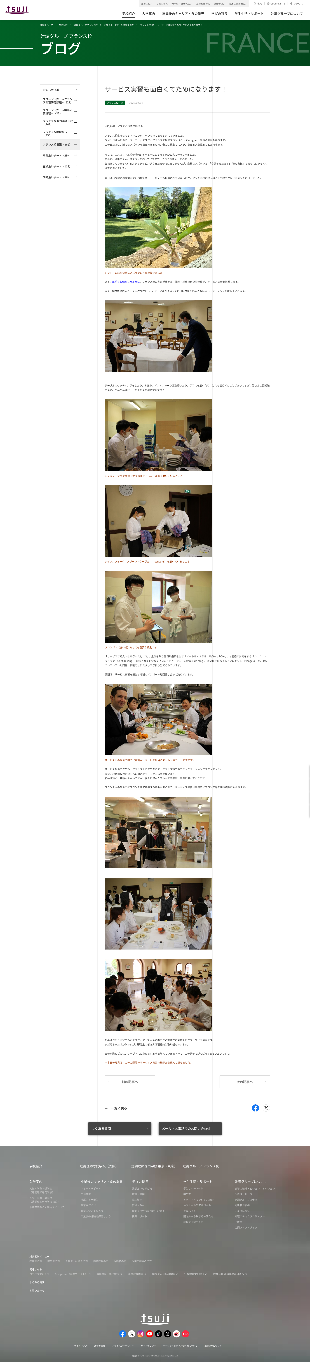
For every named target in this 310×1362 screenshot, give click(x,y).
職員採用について (213, 1345)
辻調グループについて (251, 1181)
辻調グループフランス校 (86, 24)
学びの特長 (140, 1181)
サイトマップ (80, 1345)
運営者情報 (99, 1345)
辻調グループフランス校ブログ (119, 24)
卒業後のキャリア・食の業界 (102, 1181)
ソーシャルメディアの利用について (180, 1345)
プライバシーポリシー (123, 1345)
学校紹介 (63, 24)
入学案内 (35, 1181)
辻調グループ (46, 24)
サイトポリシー (148, 1345)
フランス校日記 (147, 24)
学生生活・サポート (197, 1181)
